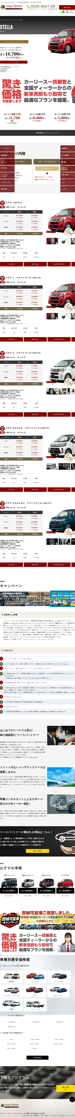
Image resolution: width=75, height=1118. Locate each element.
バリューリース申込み (14, 62)
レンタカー (64, 189)
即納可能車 (4, 155)
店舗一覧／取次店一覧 (64, 168)
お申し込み (67, 7)
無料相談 (63, 162)
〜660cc (11, 1039)
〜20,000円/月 (11, 1022)
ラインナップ (4, 148)
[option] (12, 599)
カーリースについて (4, 175)
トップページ (4, 20)
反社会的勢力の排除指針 (38, 1113)
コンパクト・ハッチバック (11, 995)
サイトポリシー (18, 1113)
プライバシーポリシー (6, 1113)
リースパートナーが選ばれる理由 (6, 184)
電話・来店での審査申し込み (70, 11)
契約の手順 (4, 189)
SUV (34, 995)
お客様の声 (64, 148)
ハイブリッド (35, 981)
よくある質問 (65, 155)
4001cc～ (35, 1048)
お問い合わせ (65, 174)
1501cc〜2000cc (59, 1039)
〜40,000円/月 (35, 1022)
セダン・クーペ (58, 995)
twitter (63, 182)
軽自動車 (11, 981)
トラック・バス (35, 1009)
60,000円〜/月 (11, 1026)
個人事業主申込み (59, 264)
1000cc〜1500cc (35, 1039)
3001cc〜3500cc (58, 1044)
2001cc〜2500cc (11, 1044)
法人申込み (11, 264)
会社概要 (27, 1113)
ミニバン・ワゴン (59, 981)
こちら (66, 664)
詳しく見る (37, 851)
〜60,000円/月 (59, 1022)
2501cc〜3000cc (34, 1044)
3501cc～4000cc (11, 1048)
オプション (4, 162)
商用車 (12, 1009)
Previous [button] (1, 599)
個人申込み (35, 264)
